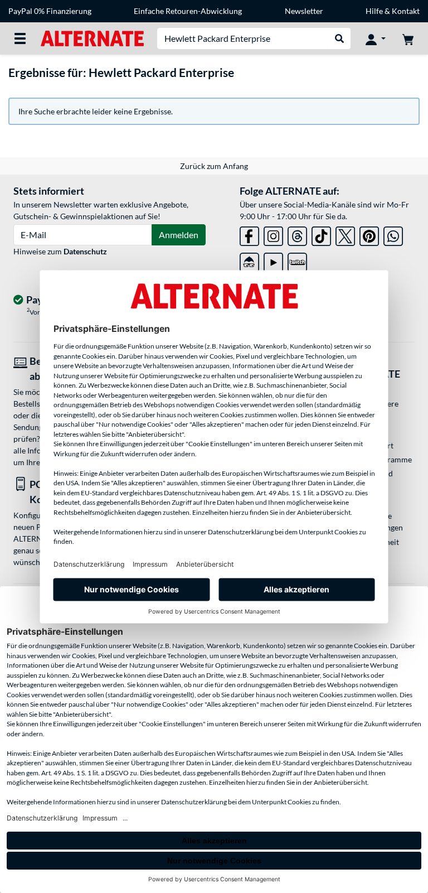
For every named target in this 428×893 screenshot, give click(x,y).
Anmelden (178, 234)
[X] (345, 234)
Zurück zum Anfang (214, 166)
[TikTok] (321, 234)
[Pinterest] (369, 234)
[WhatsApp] (393, 234)
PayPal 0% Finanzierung (49, 11)
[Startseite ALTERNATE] (92, 37)
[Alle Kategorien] (20, 38)
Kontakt (406, 11)
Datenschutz (85, 251)
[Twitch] (297, 260)
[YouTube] (273, 260)
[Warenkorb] (408, 38)
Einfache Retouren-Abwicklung (188, 11)
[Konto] (375, 38)
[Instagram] (273, 234)
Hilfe (374, 11)
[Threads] (297, 234)
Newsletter (304, 11)
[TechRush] (249, 260)
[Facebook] (249, 234)
